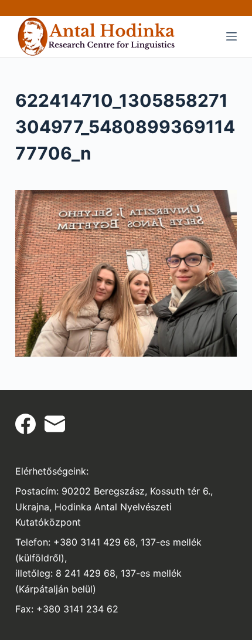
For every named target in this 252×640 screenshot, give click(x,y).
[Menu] (231, 36)
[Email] (55, 424)
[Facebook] (25, 424)
